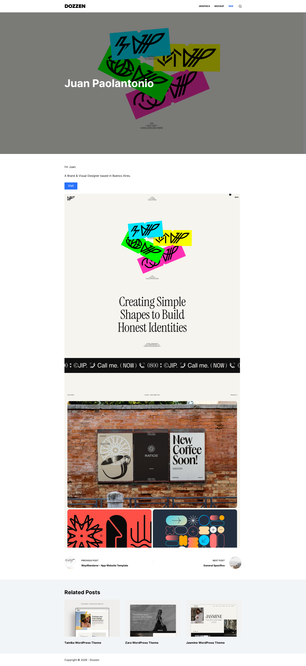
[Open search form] (240, 6)
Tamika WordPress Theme (82, 642)
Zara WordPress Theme (141, 642)
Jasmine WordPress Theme (205, 642)
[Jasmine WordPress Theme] (214, 618)
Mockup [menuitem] (219, 6)
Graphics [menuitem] (204, 6)
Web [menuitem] (230, 6)
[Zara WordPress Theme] (153, 618)
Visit (71, 185)
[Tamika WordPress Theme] (92, 618)
